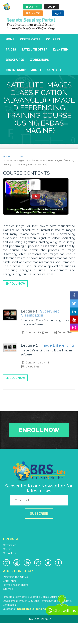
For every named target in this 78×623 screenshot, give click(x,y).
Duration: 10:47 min (37, 332)
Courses (53, 39)
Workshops (39, 59)
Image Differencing (57, 345)
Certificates (30, 39)
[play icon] (36, 196)
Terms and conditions (15, 584)
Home (10, 39)
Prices (11, 49)
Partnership (16, 70)
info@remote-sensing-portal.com (39, 608)
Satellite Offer (34, 49)
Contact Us (9, 553)
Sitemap (8, 588)
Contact (54, 70)
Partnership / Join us (15, 576)
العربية (58, 13)
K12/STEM (60, 49)
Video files (64, 332)
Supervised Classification (40, 313)
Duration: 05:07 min (37, 362)
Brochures (15, 59)
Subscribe (39, 513)
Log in (52, 7)
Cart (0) (33, 7)
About (36, 70)
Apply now (33, 13)
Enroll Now (15, 283)
